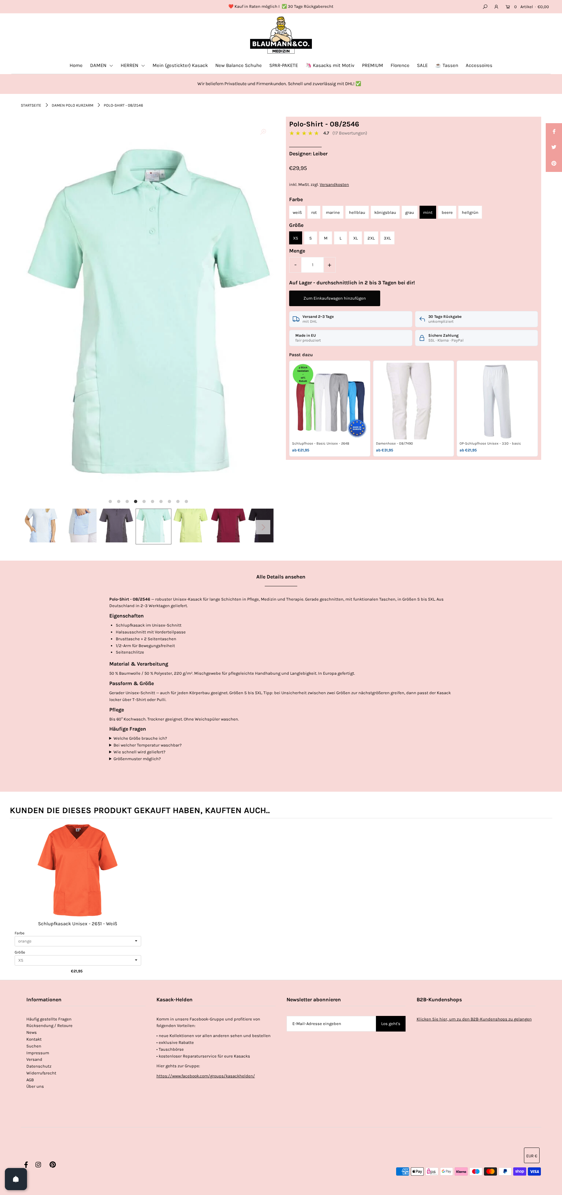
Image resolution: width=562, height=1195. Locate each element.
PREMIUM (372, 65)
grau (409, 212)
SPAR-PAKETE (283, 65)
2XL (371, 238)
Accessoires (479, 65)
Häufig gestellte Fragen (49, 1019)
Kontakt (34, 1039)
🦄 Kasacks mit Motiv (330, 65)
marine (333, 212)
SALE (422, 65)
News (31, 1032)
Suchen (33, 1046)
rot (314, 212)
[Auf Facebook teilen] (554, 131)
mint (428, 212)
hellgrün (470, 212)
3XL (387, 238)
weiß (297, 212)
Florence (400, 65)
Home (76, 65)
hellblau (357, 212)
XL (355, 238)
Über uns (35, 1086)
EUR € (531, 1155)
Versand (34, 1059)
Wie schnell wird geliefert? (139, 751)
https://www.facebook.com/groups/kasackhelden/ (205, 1075)
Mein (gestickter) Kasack (180, 65)
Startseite (31, 105)
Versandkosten (334, 184)
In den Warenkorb (77, 877)
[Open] (16, 1179)
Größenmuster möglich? (137, 758)
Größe (20, 952)
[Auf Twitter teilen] (554, 147)
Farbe (19, 933)
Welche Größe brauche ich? (140, 738)
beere (447, 212)
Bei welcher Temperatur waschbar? (147, 745)
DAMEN (99, 65)
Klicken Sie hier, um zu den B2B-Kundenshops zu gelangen (474, 1019)
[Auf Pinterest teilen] (554, 164)
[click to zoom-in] (263, 132)
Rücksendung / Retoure (49, 1025)
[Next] (263, 527)
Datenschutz (38, 1066)
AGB (30, 1079)
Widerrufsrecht (41, 1073)
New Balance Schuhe (238, 65)
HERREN (130, 65)
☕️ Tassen (446, 65)
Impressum (37, 1052)
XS (295, 238)
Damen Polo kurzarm (72, 105)
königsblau (385, 212)
